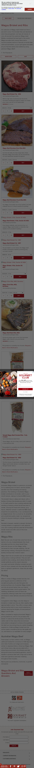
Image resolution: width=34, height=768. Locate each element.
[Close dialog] (33, 372)
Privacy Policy (22, 394)
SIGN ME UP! (25, 389)
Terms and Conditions (29, 394)
